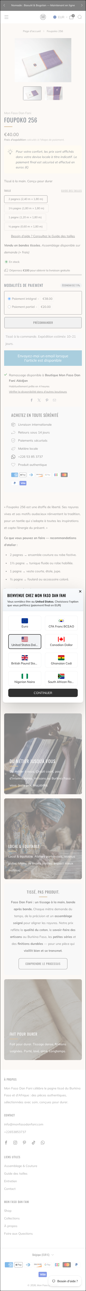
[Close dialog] (80, 591)
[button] (24, 623)
